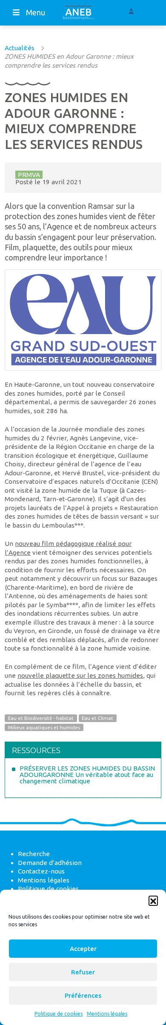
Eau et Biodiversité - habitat (41, 718)
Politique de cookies (58, 1013)
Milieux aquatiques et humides (44, 727)
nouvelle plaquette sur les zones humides (80, 675)
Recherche (34, 853)
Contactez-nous (41, 871)
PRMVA (29, 174)
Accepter (83, 948)
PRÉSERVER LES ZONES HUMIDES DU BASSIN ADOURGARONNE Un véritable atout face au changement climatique (87, 775)
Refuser (83, 972)
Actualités (19, 47)
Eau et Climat (97, 718)
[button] (153, 900)
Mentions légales (107, 1013)
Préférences (83, 995)
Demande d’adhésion (50, 862)
